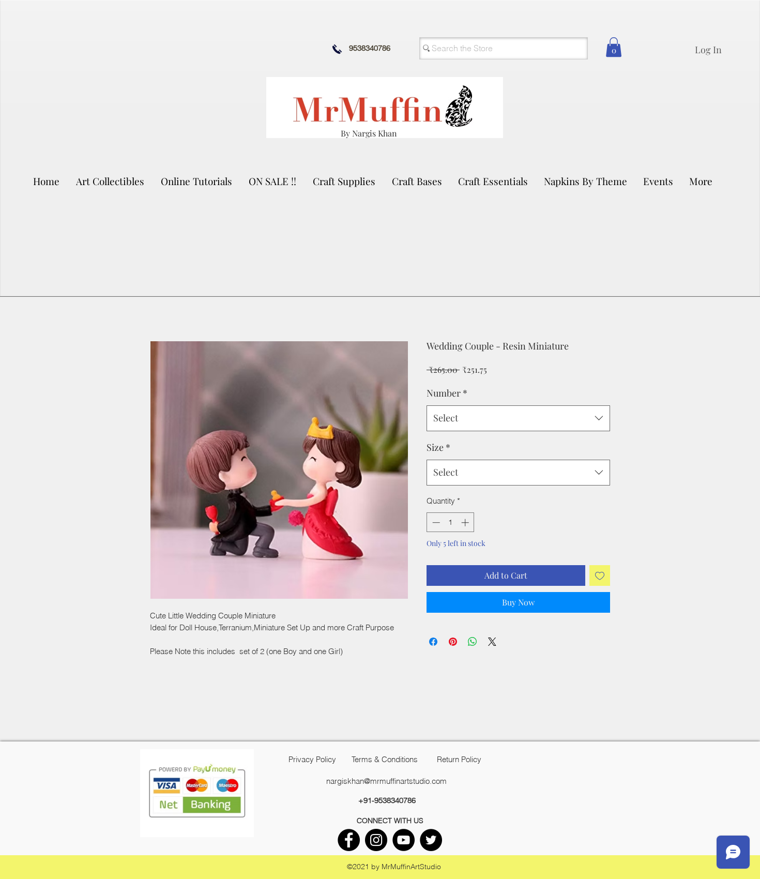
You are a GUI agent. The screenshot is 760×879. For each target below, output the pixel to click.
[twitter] (431, 840)
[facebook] (349, 840)
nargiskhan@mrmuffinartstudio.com (386, 781)
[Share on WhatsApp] (472, 641)
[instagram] (376, 840)
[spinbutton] (450, 522)
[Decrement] (435, 522)
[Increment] (466, 522)
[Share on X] (492, 641)
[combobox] (518, 418)
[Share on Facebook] (433, 641)
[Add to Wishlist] (599, 575)
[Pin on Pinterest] (453, 641)
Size (438, 447)
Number (447, 393)
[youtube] (403, 840)
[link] (613, 47)
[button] (110, 181)
